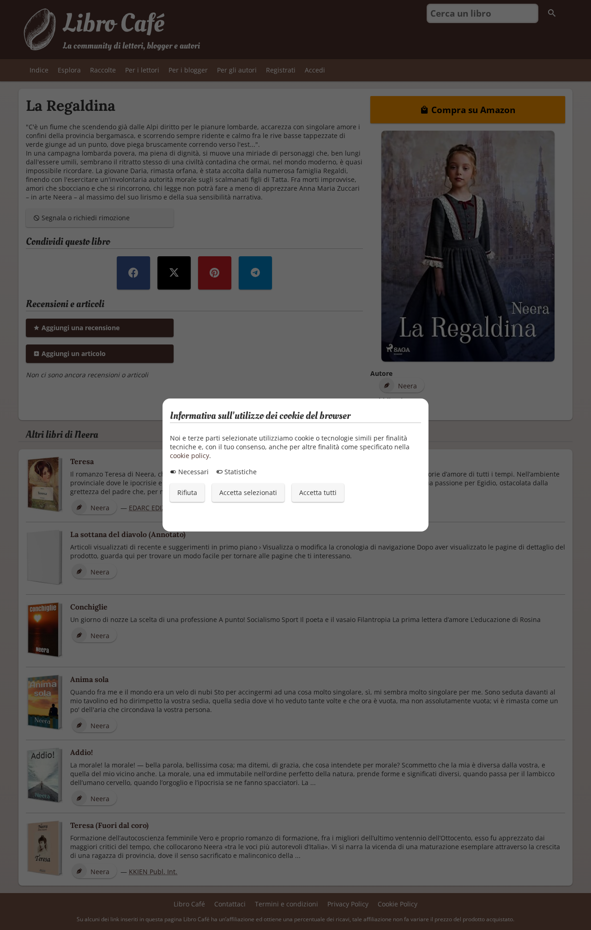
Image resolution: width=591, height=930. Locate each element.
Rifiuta (187, 492)
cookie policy (189, 455)
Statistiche (240, 471)
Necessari (192, 471)
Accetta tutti (318, 492)
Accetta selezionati (248, 492)
